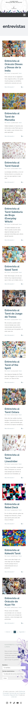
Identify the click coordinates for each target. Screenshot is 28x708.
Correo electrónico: (8, 671)
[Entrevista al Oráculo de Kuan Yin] (14, 586)
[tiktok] (14, 703)
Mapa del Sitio (14, 695)
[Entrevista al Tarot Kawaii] (14, 150)
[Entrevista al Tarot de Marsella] (14, 101)
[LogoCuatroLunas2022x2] (14, 7)
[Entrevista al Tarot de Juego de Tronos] (14, 298)
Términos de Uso (14, 693)
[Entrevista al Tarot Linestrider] (14, 442)
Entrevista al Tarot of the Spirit (12, 365)
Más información (9, 87)
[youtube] (18, 703)
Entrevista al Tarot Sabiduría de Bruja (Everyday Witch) (14, 215)
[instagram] (7, 703)
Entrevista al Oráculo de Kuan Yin (12, 601)
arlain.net (14, 696)
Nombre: (5, 665)
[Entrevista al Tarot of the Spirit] (14, 349)
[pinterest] (11, 703)
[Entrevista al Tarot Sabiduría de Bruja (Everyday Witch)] (14, 196)
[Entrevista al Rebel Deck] (14, 492)
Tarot (20, 73)
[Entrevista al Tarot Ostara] (14, 396)
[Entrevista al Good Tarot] (14, 254)
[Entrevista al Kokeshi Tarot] (14, 538)
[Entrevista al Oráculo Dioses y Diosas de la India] (14, 49)
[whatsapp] (21, 703)
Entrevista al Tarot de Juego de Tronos (13, 313)
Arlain (8, 73)
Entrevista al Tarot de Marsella (12, 116)
